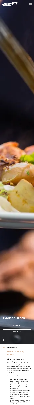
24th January (17, 325)
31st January (17, 331)
